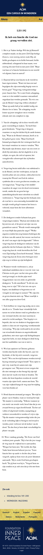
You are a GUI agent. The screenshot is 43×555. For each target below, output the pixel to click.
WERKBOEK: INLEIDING (17, 501)
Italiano (9, 517)
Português (33, 517)
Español (26, 512)
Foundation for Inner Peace (22, 546)
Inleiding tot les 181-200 (18, 496)
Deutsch (6, 512)
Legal (21, 550)
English (16, 512)
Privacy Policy (34, 548)
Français (36, 512)
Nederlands (20, 517)
